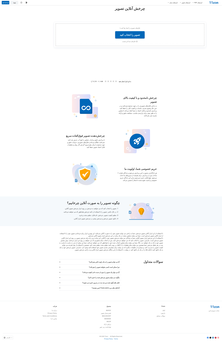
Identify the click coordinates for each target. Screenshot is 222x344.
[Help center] (21, 2)
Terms (116, 339)
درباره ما (54, 310)
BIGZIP (109, 321)
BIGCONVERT (106, 316)
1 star (105, 81)
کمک (163, 310)
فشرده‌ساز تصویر (106, 313)
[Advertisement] (129, 16)
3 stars (111, 81)
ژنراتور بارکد (107, 324)
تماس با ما (54, 319)
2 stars (108, 81)
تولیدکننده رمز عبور (105, 327)
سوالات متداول (160, 316)
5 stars (116, 81)
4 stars (113, 81)
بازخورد (163, 313)
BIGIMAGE (107, 319)
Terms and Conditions (49, 316)
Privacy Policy (52, 313)
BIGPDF (108, 310)
